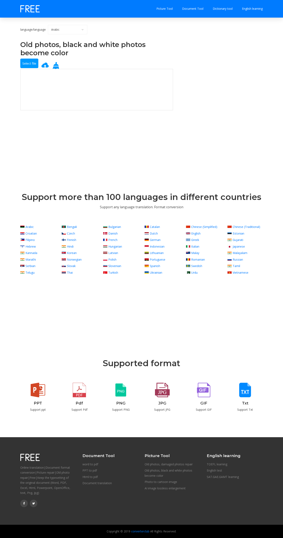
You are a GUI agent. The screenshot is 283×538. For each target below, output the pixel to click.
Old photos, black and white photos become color (168, 473)
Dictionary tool (223, 9)
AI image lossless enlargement (165, 488)
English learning (252, 9)
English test (214, 470)
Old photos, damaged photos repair (169, 464)
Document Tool (192, 9)
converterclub (140, 531)
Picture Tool (164, 9)
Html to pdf (90, 477)
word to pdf (90, 464)
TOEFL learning (217, 464)
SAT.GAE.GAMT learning (223, 477)
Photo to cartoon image (161, 482)
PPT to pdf (89, 470)
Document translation (97, 483)
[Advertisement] (96, 139)
